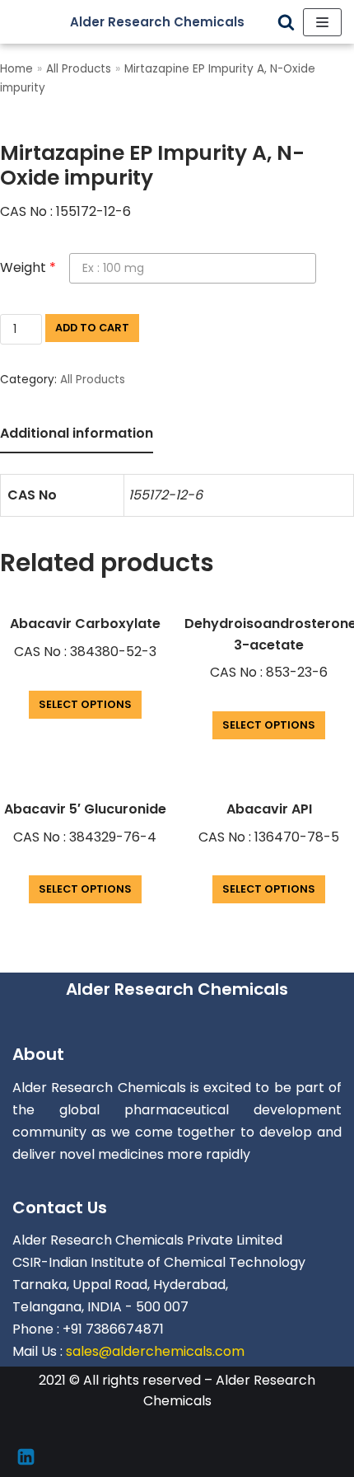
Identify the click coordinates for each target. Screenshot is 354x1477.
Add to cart (92, 328)
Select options (85, 704)
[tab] (76, 434)
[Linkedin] (26, 1456)
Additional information (76, 433)
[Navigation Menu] (322, 22)
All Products (78, 69)
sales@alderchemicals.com (155, 1351)
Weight (28, 267)
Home (16, 69)
